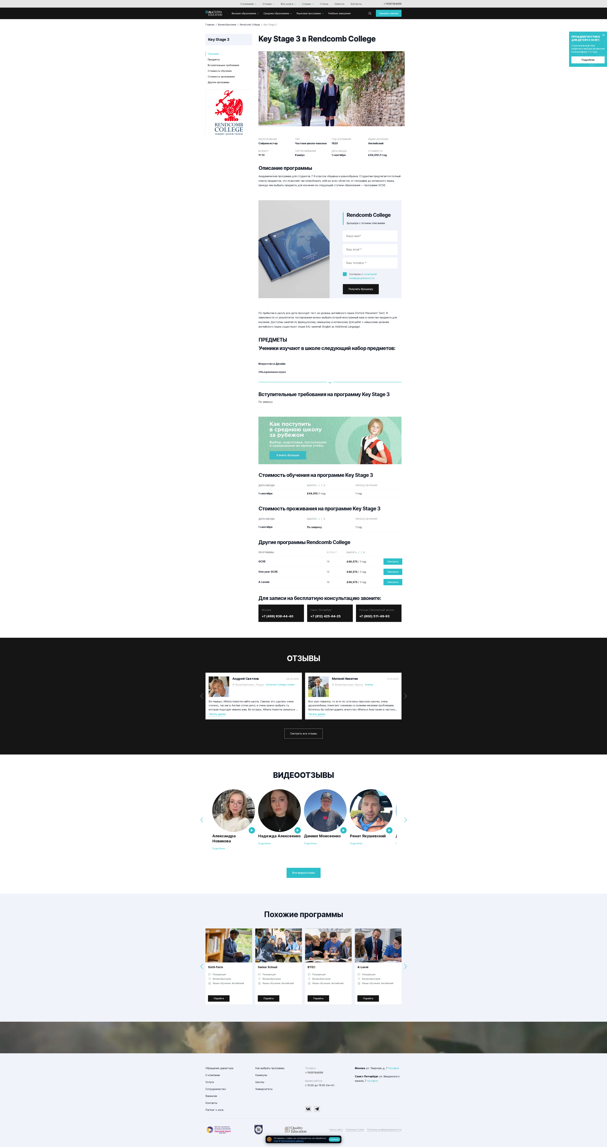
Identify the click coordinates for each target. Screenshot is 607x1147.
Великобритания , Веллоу (349, 684)
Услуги (209, 1082)
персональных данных (292, 1140)
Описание (213, 53)
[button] (405, 696)
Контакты (356, 3)
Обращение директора (219, 1068)
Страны (306, 3)
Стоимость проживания (221, 76)
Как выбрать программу (270, 1068)
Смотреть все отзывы (303, 733)
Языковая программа (309, 13)
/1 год (316, 493)
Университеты (264, 1089)
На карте (393, 1068)
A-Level (362, 967)
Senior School (267, 967)
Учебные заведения (339, 13)
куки (276, 1140)
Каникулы (261, 1075)
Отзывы (267, 3)
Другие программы (218, 82)
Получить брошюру (361, 289)
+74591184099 (392, 3)
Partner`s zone (214, 1109)
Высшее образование (244, 13)
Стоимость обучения (220, 71)
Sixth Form (215, 967)
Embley (369, 684)
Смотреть (393, 561)
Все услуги (287, 3)
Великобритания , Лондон (250, 684)
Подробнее (588, 59)
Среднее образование (276, 13)
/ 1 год (356, 561)
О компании (247, 3)
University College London (280, 684)
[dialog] (303, 1139)
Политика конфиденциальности (384, 1129)
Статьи (324, 3)
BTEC (312, 967)
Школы (259, 1082)
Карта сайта (336, 1129)
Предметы (214, 59)
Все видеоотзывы (303, 872)
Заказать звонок (388, 13)
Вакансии (211, 1096)
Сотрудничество (215, 1089)
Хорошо (335, 1139)
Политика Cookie (355, 1129)
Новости (339, 3)
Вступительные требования (223, 65)
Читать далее (217, 714)
